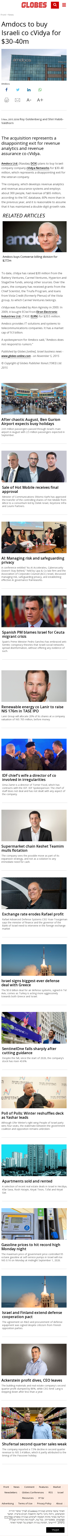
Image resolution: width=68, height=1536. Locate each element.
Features (43, 1486)
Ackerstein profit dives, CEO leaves (31, 1380)
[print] (6, 101)
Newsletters (11, 1492)
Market (57, 1486)
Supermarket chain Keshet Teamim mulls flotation (32, 848)
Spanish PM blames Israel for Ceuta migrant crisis (33, 634)
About (59, 1503)
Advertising (8, 1503)
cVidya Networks (38, 168)
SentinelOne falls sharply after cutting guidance (29, 1050)
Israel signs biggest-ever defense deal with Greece (30, 982)
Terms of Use (25, 1503)
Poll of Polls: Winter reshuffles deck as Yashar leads (32, 1115)
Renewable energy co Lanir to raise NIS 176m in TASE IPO (32, 708)
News (11, 14)
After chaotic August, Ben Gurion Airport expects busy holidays (30, 421)
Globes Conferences (33, 1492)
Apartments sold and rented (27, 1181)
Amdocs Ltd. (9, 163)
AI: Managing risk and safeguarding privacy (32, 560)
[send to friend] (18, 101)
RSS (51, 1492)
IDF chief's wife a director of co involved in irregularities (29, 777)
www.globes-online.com (16, 356)
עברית (41, 1497)
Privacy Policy (44, 1503)
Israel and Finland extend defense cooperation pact (32, 1314)
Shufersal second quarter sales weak (34, 1444)
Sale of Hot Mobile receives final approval (30, 489)
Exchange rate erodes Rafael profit (33, 914)
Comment (29, 1486)
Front (3, 14)
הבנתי (55, 1530)
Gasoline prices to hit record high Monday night (30, 1246)
